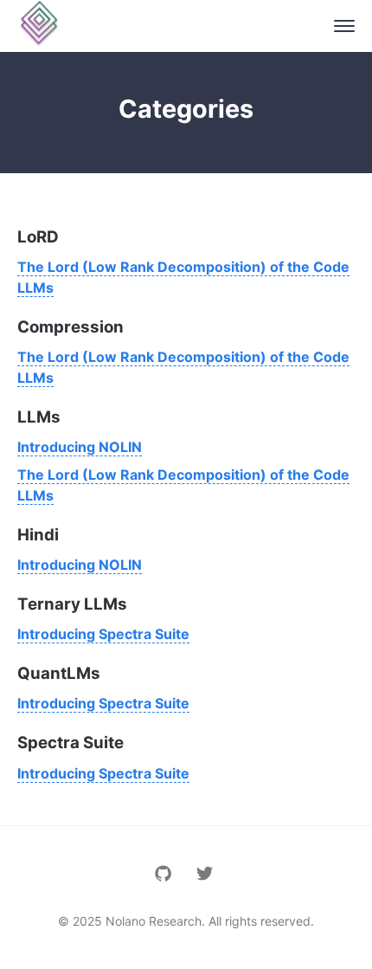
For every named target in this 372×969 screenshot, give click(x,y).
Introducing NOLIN (79, 446)
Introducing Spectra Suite (103, 634)
